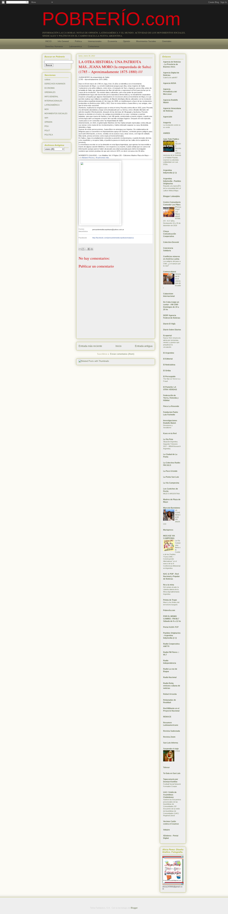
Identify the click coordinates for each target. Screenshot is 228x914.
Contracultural (169, 272)
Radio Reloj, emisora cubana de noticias (171, 685)
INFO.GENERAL (51, 97)
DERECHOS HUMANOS (55, 84)
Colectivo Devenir (171, 242)
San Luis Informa (170, 743)
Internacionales (95, 41)
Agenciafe (167, 117)
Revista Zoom (169, 737)
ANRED (166, 133)
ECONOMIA (50, 88)
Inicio (118, 346)
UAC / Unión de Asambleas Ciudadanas (170, 794)
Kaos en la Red (170, 433)
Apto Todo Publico (171, 139)
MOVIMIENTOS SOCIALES (56, 113)
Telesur (166, 767)
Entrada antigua (143, 346)
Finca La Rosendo (171, 406)
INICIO (48, 41)
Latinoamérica (75, 46)
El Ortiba (167, 371)
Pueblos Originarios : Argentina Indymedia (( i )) (172, 635)
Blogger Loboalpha (171, 196)
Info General (63, 41)
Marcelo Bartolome (171, 508)
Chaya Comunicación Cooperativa (169, 233)
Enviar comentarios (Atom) (122, 354)
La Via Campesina (171, 483)
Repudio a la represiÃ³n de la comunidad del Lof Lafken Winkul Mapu (172, 188)
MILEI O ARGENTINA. (171, 494)
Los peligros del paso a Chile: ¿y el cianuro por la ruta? (172, 263)
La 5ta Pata (168, 439)
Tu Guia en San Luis (171, 773)
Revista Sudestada (171, 731)
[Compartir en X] (85, 249)
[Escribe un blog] (83, 249)
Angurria (167, 123)
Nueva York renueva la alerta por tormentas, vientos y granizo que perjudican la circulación (171, 342)
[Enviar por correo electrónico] (80, 249)
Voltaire (166, 830)
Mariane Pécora (88, 157)
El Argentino (168, 353)
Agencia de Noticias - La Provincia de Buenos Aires (172, 64)
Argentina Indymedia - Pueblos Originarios (172, 181)
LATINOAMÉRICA (52, 105)
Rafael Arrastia (170, 694)
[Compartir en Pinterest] (91, 249)
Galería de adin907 (170, 77)
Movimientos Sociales (146, 41)
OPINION (48, 122)
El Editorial (168, 359)
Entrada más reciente (90, 346)
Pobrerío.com (169, 610)
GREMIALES (50, 92)
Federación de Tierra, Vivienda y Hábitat (171, 397)
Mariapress (168, 530)
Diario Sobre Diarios (172, 330)
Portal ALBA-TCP (171, 627)
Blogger (134, 908)
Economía (112, 41)
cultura (47, 79)
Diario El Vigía (169, 324)
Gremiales (166, 41)
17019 (177, 751)
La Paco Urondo (170, 471)
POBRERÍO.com (111, 18)
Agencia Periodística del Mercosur (170, 91)
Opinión (126, 41)
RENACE (167, 717)
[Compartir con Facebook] (88, 249)
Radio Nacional (170, 677)
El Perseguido (169, 376)
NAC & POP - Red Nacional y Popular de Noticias (171, 576)
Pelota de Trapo (170, 600)
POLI (47, 126)
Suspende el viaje (171, 749)
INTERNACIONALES (53, 101)
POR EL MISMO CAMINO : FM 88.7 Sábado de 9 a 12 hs (172, 618)
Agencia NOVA (169, 83)
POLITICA (49, 135)
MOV (47, 109)
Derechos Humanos (54, 46)
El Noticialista (169, 365)
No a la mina (168, 585)
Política (78, 41)
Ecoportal (167, 335)
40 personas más (102, 157)
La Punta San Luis (171, 477)
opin (46, 118)
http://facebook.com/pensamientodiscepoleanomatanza (113, 238)
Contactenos (93, 46)
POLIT (47, 130)
